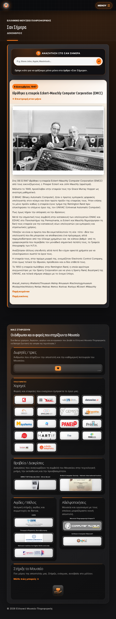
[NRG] (46, 424)
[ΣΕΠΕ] (34, 522)
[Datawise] (91, 400)
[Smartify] (46, 436)
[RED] (24, 436)
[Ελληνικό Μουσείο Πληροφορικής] (6, 5)
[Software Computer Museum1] (82, 541)
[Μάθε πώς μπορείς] (58, 590)
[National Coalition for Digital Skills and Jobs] (34, 553)
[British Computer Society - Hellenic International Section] (80, 485)
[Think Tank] (91, 436)
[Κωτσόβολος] (24, 400)
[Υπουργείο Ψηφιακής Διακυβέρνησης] (34, 537)
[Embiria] (24, 412)
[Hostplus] (91, 412)
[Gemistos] (69, 412)
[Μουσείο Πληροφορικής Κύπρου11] (82, 526)
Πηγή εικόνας (20, 296)
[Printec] (91, 424)
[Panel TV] (69, 424)
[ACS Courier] (46, 400)
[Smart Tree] (69, 436)
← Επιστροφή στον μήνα (26, 98)
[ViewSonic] (24, 447)
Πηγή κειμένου (20, 291)
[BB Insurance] (69, 400)
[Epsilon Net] (46, 412)
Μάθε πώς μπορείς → (26, 579)
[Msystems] (24, 424)
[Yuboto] (46, 447)
